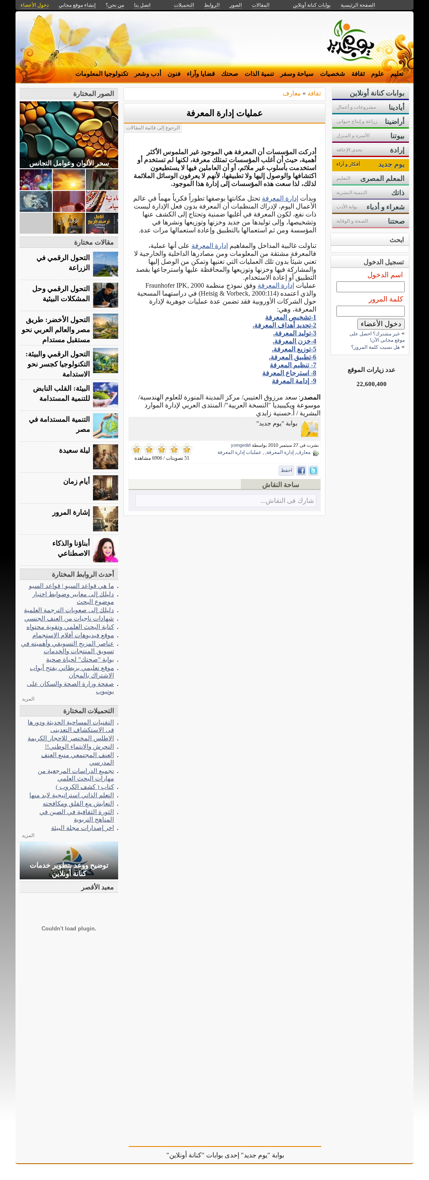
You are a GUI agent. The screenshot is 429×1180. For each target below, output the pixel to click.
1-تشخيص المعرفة (290, 317)
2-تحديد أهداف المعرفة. (284, 325)
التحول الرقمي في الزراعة (63, 263)
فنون (174, 73)
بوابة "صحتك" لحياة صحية (80, 659)
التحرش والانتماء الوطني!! (79, 746)
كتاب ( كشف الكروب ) (85, 786)
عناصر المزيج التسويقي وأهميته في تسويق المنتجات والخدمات (67, 647)
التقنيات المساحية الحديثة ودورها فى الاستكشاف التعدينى (71, 726)
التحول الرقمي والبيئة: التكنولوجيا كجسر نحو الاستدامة (58, 364)
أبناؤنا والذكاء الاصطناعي (71, 548)
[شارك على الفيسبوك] (301, 471)
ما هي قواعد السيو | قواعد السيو (71, 585)
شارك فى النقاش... (287, 500)
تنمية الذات (259, 73)
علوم (377, 73)
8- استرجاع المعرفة (289, 372)
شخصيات (332, 73)
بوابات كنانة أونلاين (312, 5)
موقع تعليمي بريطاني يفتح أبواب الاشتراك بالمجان (72, 671)
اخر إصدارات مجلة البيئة (82, 827)
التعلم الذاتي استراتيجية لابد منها (71, 795)
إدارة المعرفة (280, 198)
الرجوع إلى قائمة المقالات (153, 128)
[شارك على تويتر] (313, 471)
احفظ (286, 470)
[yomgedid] (309, 434)
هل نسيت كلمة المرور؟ (375, 347)
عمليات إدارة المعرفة (224, 113)
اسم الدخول (385, 275)
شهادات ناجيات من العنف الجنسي (69, 618)
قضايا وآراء (201, 73)
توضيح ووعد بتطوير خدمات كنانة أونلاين (69, 869)
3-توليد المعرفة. (294, 333)
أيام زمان (76, 481)
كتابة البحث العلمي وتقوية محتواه (70, 626)
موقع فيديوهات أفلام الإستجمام (73, 635)
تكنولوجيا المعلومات (101, 73)
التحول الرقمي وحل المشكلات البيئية (61, 294)
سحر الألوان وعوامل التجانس (69, 163)
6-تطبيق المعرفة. (292, 357)
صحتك (229, 73)
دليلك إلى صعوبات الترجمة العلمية (69, 609)
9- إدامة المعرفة (294, 380)
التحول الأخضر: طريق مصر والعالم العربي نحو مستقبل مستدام (56, 330)
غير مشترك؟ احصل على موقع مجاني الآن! (377, 337)
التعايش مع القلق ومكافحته (78, 803)
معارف (292, 93)
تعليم (396, 73)
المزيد (28, 699)
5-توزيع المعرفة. (294, 349)
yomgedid (241, 445)
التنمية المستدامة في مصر (59, 424)
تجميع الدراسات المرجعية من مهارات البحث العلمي (76, 774)
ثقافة (358, 73)
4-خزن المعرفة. (294, 341)
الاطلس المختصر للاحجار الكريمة (71, 738)
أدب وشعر (147, 73)
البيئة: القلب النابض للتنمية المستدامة (61, 393)
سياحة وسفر (297, 73)
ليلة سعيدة (74, 450)
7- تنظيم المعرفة (293, 364)
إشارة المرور (71, 512)
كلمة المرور (386, 299)
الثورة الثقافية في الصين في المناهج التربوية (76, 815)
